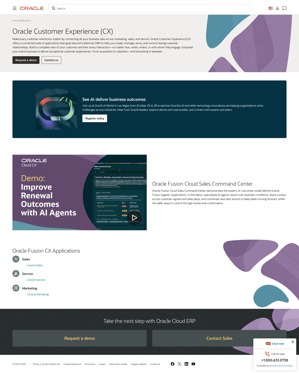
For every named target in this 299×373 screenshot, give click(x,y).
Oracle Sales (35, 265)
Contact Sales (219, 338)
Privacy (36, 364)
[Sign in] (277, 8)
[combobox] (149, 8)
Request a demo (26, 60)
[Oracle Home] (31, 8)
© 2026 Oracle (19, 363)
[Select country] (271, 8)
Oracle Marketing (38, 294)
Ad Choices (90, 364)
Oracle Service (36, 279)
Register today (94, 118)
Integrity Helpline (139, 364)
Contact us (51, 60)
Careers (102, 364)
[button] (14, 8)
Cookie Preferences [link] (72, 364)
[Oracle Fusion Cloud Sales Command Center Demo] (79, 192)
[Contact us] (284, 8)
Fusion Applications (21, 20)
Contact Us (155, 364)
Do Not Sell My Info (51, 364)
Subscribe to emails (118, 364)
